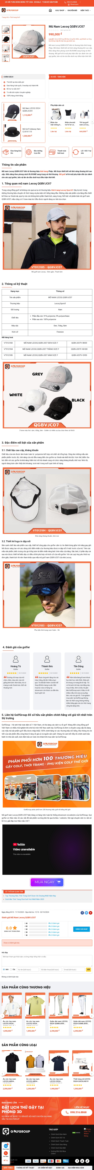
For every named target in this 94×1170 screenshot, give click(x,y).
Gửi (88, 969)
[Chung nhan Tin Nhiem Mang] (88, 1132)
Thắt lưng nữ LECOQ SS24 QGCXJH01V (34, 1080)
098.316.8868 (78, 1112)
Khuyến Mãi (72, 10)
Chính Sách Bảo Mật (58, 1148)
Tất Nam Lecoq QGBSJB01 (55, 124)
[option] (28, 42)
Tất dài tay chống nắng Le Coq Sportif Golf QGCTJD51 (84, 124)
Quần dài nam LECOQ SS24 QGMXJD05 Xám (12, 1023)
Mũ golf (62, 174)
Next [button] (43, 43)
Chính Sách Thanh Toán (60, 1141)
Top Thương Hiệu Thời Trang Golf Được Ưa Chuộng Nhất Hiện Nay (30, 896)
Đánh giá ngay (82, 929)
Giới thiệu (8, 1168)
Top (6, 1160)
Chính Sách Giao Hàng (59, 1144)
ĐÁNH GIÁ (60, 1168)
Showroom (74, 4)
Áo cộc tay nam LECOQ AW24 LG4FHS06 (56, 1023)
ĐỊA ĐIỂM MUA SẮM (76, 1168)
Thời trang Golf (15, 17)
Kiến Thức (85, 10)
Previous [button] (14, 43)
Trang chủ (50, 10)
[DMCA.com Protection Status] (76, 1132)
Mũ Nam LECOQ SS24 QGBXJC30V (31, 109)
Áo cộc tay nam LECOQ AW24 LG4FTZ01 (79, 1023)
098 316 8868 (72, 2)
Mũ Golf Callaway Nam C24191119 (31, 130)
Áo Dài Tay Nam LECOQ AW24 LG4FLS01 (80, 1080)
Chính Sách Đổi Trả (58, 1138)
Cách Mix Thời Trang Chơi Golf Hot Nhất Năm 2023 (24, 899)
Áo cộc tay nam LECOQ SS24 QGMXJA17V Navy (10, 1080)
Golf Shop (59, 10)
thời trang (44, 171)
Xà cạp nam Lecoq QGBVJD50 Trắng (69, 124)
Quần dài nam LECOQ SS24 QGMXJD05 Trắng (35, 1023)
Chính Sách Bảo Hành (59, 1134)
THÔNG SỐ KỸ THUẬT (25, 1168)
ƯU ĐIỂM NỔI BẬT (45, 1168)
